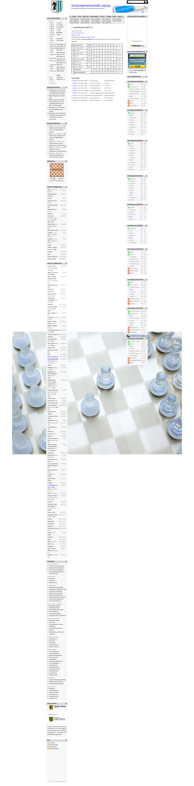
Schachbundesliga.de (55, 613)
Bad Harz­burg (51, 478)
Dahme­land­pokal (52, 470)
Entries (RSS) (53, 747)
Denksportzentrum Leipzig (87, 37)
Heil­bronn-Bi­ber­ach (53, 334)
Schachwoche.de (54, 692)
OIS (49, 423)
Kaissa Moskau (53, 632)
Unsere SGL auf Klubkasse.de (136, 51)
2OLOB (62, 615)
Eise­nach (50, 474)
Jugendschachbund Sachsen (57, 597)
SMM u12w (59, 64)
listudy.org (52, 688)
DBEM (49, 326)
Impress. (120, 16)
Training (108, 16)
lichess (51, 630)
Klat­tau (49, 256)
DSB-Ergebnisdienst (54, 606)
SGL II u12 (53, 64)
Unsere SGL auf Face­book (56, 568)
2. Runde (74, 83)
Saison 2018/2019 (95, 21)
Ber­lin (49, 493)
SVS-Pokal (59, 77)
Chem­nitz (50, 434)
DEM (49, 190)
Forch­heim (50, 453)
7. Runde (74, 95)
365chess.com (53, 698)
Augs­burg (50, 337)
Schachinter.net (53, 665)
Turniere (102, 16)
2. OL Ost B (59, 25)
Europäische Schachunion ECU (58, 589)
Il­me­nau (50, 519)
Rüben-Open (51, 224)
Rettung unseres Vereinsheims (136, 16)
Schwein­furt (51, 205)
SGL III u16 (53, 48)
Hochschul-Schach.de (55, 601)
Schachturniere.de (54, 667)
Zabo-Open (51, 427)
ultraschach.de (53, 675)
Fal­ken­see (50, 526)
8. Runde (74, 98)
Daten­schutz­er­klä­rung (101, 110)
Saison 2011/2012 (74, 19)
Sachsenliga (59, 27)
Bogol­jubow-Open (53, 515)
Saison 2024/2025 (95, 22)
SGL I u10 (53, 71)
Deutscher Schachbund (55, 591)
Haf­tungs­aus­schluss (90, 110)
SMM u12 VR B (60, 61)
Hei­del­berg (51, 523)
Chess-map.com (53, 657)
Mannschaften (94, 16)
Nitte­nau (50, 436)
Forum (114, 16)
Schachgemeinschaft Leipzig (90, 5)
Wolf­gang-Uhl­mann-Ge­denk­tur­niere (52, 373)
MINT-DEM (51, 420)
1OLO (57, 615)
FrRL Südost (59, 40)
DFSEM (55, 247)
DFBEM (55, 326)
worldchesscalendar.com (56, 661)
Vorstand (100, 109)
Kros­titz (50, 198)
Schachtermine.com (54, 669)
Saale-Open (51, 400)
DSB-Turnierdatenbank (55, 655)
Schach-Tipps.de (53, 690)
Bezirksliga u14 (60, 52)
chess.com (52, 580)
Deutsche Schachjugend (56, 593)
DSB (56, 205)
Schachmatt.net (53, 694)
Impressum (81, 110)
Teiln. (49, 489)
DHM (49, 544)
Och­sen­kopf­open (52, 405)
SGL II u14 (53, 58)
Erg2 (52, 222)
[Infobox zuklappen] (66, 18)
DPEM (49, 321)
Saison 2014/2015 (106, 19)
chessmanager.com (54, 653)
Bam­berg (50, 411)
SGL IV (52, 28)
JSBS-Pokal (59, 79)
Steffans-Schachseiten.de (56, 681)
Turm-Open (51, 216)
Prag (49, 254)
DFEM (53, 313)
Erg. (51, 196)
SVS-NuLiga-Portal (54, 609)
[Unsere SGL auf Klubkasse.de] (137, 61)
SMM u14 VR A (60, 54)
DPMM (58, 75)
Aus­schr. (55, 285)
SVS (55, 220)
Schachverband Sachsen (56, 595)
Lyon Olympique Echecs (55, 628)
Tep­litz (49, 245)
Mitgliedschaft (106, 109)
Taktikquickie (51, 161)
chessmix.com (53, 673)
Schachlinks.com (53, 671)
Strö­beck (50, 213)
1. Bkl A (58, 34)
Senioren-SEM (52, 495)
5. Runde (74, 90)
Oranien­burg (51, 403)
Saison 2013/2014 (95, 19)
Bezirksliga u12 (60, 59)
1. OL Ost (59, 23)
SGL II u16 (53, 46)
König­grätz (51, 546)
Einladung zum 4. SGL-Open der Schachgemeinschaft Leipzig (57, 109)
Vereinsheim (114, 109)
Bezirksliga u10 (60, 67)
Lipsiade (50, 232)
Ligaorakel (52, 615)
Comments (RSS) (54, 748)
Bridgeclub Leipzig (54, 620)
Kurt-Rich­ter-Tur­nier (53, 528)
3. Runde (74, 85)
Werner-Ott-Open (52, 339)
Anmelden (52, 743)
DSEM (49, 247)
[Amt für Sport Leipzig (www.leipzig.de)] (57, 709)
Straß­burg (50, 289)
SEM (49, 548)
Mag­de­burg (51, 521)
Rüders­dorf (51, 291)
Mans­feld (50, 285)
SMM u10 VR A (60, 69)
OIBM (49, 541)
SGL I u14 (53, 54)
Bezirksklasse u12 (61, 62)
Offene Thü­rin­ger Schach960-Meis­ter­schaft (52, 446)
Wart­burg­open (51, 209)
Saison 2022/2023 (74, 22)
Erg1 (49, 222)
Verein (79, 16)
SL (65, 615)
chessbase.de (53, 639)
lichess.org (52, 578)
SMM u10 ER (60, 71)
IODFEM (50, 367)
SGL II (52, 25)
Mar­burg (50, 483)
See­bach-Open (52, 200)
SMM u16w (59, 50)
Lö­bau (49, 347)
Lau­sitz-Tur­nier (52, 266)
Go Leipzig (52, 622)
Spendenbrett (74, 110)
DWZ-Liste (86, 16)
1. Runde (74, 80)
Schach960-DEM (52, 307)
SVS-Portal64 (53, 611)
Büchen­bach (51, 230)
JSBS (52, 274)
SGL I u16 (53, 44)
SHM (49, 272)
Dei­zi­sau (50, 502)
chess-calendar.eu (54, 663)
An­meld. (53, 487)
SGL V (52, 30)
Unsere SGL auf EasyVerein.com (57, 781)
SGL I (51, 23)
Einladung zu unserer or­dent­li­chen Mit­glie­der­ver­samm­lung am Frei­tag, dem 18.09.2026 (57, 92)
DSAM (49, 555)
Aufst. (61, 609)
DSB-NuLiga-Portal (54, 608)
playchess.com (53, 582)
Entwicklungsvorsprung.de (56, 683)
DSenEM (50, 317)
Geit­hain (50, 398)
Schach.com (52, 642)
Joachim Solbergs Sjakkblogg (57, 679)
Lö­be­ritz (50, 252)
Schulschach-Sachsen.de (56, 599)
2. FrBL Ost (59, 38)
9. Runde (74, 100)
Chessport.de (52, 659)
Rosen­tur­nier (51, 455)
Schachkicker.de (53, 645)
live (49, 228)
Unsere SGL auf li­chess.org (56, 566)
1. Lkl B (58, 28)
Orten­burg (50, 431)
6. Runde (74, 93)
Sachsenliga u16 (61, 44)
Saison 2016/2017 (74, 21)
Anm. (49, 361)
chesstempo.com (53, 696)
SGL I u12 (53, 61)
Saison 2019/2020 (106, 21)
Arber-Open (51, 343)
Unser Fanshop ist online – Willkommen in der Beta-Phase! (57, 149)
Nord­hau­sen (51, 350)
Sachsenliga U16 (79, 33)
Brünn (49, 539)
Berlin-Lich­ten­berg (53, 356)
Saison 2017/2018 (85, 21)
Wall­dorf (50, 414)
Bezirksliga (59, 32)
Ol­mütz (49, 365)
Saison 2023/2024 (85, 22)
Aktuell (74, 16)
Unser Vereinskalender (134, 76)
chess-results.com (54, 651)
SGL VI (52, 32)
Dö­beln (50, 512)
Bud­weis (50, 259)
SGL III (52, 27)
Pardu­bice (50, 304)
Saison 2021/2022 (117, 21)
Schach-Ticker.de (54, 646)
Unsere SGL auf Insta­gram (56, 570)
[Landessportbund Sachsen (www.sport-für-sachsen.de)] (56, 724)
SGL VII (52, 34)
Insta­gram (52, 634)
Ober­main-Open (52, 294)
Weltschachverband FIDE (56, 587)
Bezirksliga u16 (60, 48)
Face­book (61, 632)
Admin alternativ (53, 744)
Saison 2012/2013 (85, 19)
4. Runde (74, 88)
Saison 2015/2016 (116, 19)
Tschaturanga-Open (53, 330)
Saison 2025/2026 (106, 22)
